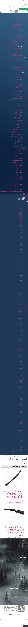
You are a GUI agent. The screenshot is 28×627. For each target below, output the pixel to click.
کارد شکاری (19, 29)
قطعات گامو (19, 74)
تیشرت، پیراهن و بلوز (17, 70)
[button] (27, 2)
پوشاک (23, 56)
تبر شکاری (19, 32)
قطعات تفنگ (22, 72)
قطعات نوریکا (19, 81)
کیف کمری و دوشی (17, 27)
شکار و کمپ (22, 13)
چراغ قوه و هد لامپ (17, 38)
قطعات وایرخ (19, 79)
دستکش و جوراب (18, 65)
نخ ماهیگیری (19, 48)
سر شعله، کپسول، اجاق (16, 41)
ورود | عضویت (14, 614)
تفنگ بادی (20, 17)
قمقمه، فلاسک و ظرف (16, 39)
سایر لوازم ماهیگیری (17, 55)
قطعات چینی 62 (18, 91)
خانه (26, 456)
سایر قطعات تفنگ (18, 94)
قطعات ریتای (19, 84)
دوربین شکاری (18, 20)
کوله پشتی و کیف (18, 24)
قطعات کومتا (19, 82)
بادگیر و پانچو (19, 58)
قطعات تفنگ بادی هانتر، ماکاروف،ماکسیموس (11, 100)
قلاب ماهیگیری (18, 53)
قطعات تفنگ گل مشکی (16, 98)
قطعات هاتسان (18, 89)
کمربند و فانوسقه (18, 63)
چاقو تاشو (20, 31)
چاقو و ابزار (19, 36)
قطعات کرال (19, 75)
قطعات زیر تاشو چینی (17, 96)
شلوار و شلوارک (18, 62)
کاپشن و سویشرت (17, 67)
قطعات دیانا (19, 77)
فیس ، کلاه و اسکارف (17, 69)
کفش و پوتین (19, 60)
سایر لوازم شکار (18, 22)
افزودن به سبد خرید (11, 502)
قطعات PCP (19, 87)
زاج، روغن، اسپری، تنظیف (16, 43)
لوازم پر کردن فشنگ (17, 34)
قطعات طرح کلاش (17, 93)
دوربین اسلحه (19, 19)
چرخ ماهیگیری (18, 50)
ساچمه (20, 15)
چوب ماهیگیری (18, 51)
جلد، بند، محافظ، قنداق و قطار (15, 44)
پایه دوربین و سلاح (18, 25)
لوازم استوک (22, 101)
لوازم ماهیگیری (21, 46)
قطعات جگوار (19, 86)
